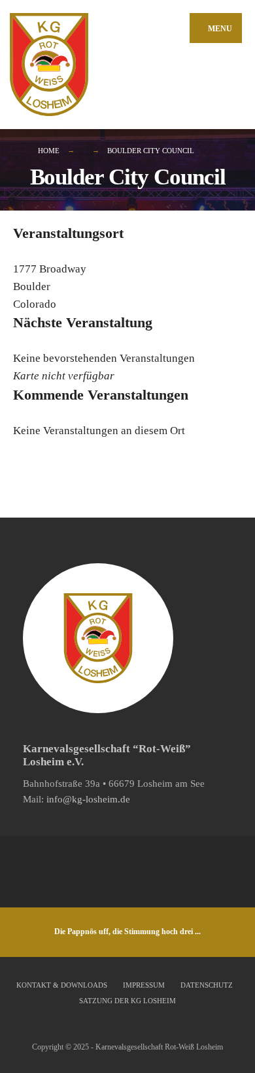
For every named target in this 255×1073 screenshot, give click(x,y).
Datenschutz (206, 985)
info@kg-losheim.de (88, 798)
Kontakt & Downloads (61, 985)
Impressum (144, 985)
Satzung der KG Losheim (127, 1001)
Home (49, 150)
